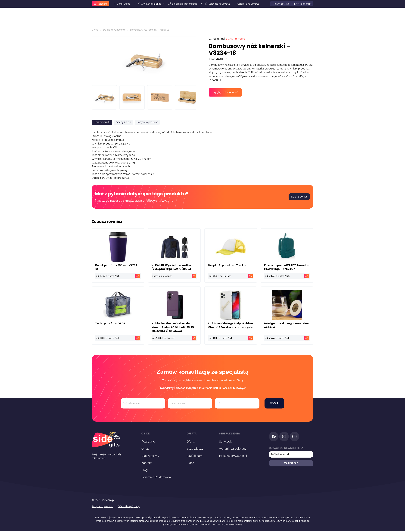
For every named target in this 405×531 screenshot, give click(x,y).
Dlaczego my (150, 455)
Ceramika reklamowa (248, 4)
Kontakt (146, 463)
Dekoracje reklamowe (114, 29)
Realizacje (148, 441)
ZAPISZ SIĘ (291, 463)
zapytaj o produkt (162, 276)
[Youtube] (294, 437)
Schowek (225, 441)
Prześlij (265, 214)
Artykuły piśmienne (151, 4)
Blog (144, 470)
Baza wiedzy (195, 448)
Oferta (95, 29)
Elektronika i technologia (184, 4)
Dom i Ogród (123, 4)
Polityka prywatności (233, 455)
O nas (145, 448)
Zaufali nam (194, 455)
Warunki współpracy (232, 448)
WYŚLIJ (274, 403)
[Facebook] (274, 437)
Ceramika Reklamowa (156, 477)
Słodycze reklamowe (219, 4)
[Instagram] (284, 437)
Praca (190, 463)
